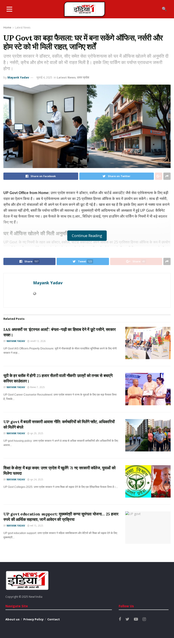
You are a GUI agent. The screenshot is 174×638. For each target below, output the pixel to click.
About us (12, 619)
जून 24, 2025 (36, 479)
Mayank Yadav (18, 77)
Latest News (22, 27)
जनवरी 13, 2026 (37, 341)
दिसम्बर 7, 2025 (37, 387)
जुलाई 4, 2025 (44, 77)
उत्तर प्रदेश (83, 77)
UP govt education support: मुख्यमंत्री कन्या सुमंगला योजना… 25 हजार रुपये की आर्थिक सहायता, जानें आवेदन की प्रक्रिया (60, 516)
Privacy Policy (33, 619)
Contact (53, 619)
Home (7, 27)
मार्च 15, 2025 (36, 525)
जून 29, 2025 (36, 433)
